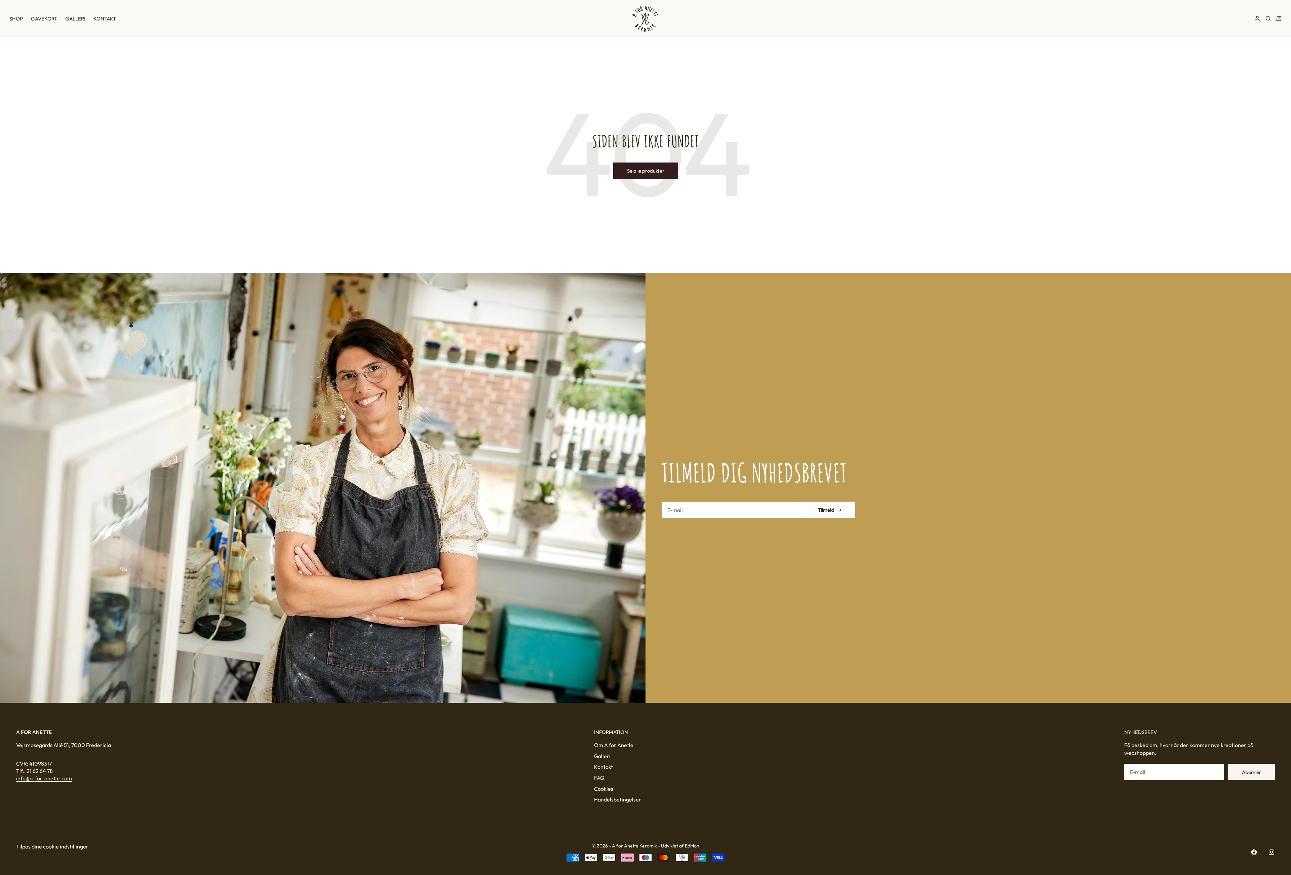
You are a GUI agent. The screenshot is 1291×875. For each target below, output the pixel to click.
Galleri (75, 18)
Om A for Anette (613, 745)
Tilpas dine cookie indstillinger (52, 846)
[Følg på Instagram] (1271, 852)
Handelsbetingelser (617, 799)
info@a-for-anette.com (44, 778)
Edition (692, 846)
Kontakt (104, 18)
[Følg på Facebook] (1254, 852)
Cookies (603, 788)
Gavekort (44, 18)
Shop (16, 18)
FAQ (599, 777)
